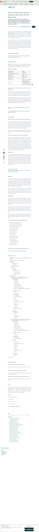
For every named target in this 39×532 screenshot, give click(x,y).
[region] (19, 528)
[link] (14, 1)
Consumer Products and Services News (6, 4)
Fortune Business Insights (25, 26)
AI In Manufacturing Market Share (14, 420)
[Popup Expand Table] (32, 84)
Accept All (29, 530)
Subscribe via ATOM (4, 453)
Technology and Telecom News (32, 4)
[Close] (38, 528)
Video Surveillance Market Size (14, 419)
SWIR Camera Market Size (13, 439)
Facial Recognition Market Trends (14, 435)
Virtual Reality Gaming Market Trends (14, 425)
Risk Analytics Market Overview (14, 428)
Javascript (2, 454)
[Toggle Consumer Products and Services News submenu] (8, 4)
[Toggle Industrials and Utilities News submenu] (29, 4)
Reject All (29, 528)
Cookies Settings (29, 526)
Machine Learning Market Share (14, 440)
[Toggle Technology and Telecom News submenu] (34, 4)
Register (31, 1)
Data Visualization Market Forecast (14, 436)
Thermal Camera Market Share (14, 430)
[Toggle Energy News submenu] (13, 4)
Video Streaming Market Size (13, 429)
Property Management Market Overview (15, 418)
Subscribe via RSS (3, 452)
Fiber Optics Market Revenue (13, 434)
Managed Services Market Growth (14, 423)
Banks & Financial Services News (16, 4)
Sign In (28, 1)
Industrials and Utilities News (27, 4)
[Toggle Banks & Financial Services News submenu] (18, 4)
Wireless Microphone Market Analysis (15, 431)
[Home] (3, 1)
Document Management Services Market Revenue (16, 424)
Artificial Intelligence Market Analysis (15, 441)
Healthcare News (21, 4)
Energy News (11, 4)
